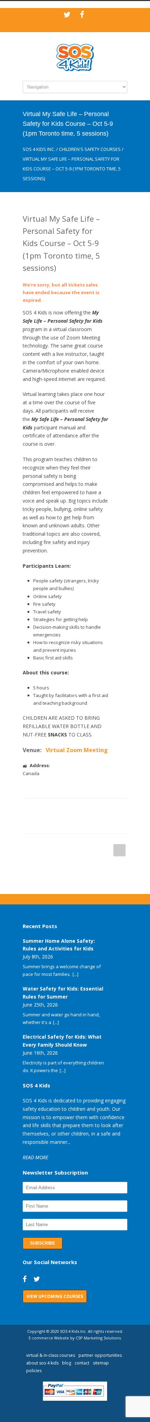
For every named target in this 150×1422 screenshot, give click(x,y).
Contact (82, 1363)
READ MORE (35, 1157)
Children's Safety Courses (90, 149)
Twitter (54, 809)
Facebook (40, 809)
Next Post (119, 850)
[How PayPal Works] (75, 1399)
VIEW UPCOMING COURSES (55, 1296)
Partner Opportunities (100, 1355)
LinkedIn (68, 809)
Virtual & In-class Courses (50, 1355)
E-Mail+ (54, 823)
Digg (96, 809)
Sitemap (101, 1363)
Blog (66, 1363)
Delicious (110, 809)
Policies (34, 1371)
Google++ (40, 823)
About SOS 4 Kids (42, 1363)
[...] (75, 974)
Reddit (82, 809)
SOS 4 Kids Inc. (39, 149)
